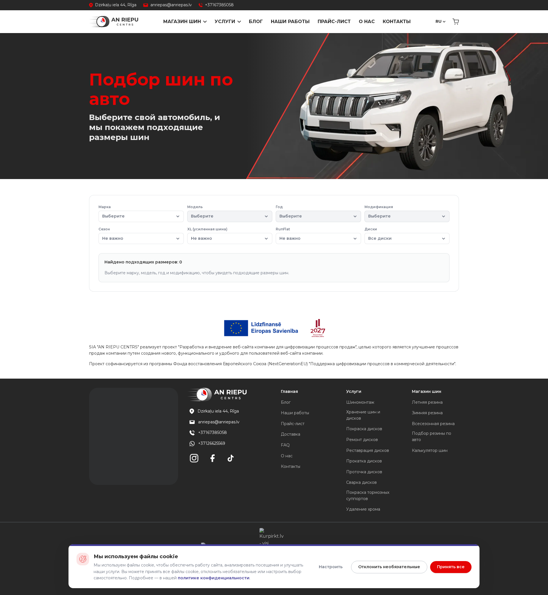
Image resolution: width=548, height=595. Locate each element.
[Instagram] (194, 458)
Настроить (330, 566)
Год (289, 212)
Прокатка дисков (364, 461)
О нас (367, 21)
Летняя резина (427, 402)
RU (439, 21)
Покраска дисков (364, 428)
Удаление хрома (363, 509)
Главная (289, 391)
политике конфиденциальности (213, 577)
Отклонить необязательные (389, 566)
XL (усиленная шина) (207, 234)
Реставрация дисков (367, 450)
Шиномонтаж (360, 402)
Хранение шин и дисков (363, 415)
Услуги (225, 21)
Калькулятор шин (430, 450)
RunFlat (288, 234)
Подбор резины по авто (431, 436)
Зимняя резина (427, 412)
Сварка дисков (361, 482)
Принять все (451, 566)
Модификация (378, 212)
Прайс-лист (334, 21)
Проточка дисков (364, 471)
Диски (378, 234)
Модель (200, 212)
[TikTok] (230, 458)
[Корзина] (455, 22)
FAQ (285, 445)
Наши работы (290, 21)
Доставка (290, 434)
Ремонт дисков (362, 439)
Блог (256, 21)
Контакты (397, 21)
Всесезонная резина (433, 423)
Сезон (110, 234)
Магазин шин (182, 21)
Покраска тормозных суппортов (367, 495)
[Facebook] (212, 458)
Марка (111, 212)
